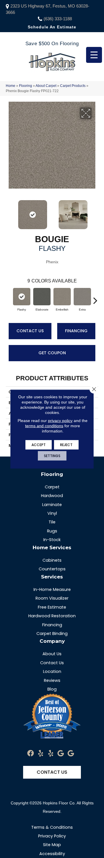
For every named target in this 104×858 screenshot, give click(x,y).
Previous (9, 212)
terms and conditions (44, 425)
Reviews (52, 680)
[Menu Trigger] (94, 55)
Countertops (52, 569)
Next (95, 212)
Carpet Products (73, 86)
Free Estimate (52, 607)
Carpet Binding (52, 633)
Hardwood (52, 496)
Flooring (25, 86)
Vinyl (52, 513)
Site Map (52, 845)
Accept (38, 444)
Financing (76, 331)
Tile (52, 522)
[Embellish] (62, 296)
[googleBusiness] (60, 753)
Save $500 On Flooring (52, 43)
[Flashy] (22, 296)
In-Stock (52, 540)
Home (10, 86)
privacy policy (60, 420)
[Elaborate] (42, 296)
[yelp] (40, 753)
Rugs (52, 531)
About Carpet (46, 86)
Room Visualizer (52, 598)
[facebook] (30, 753)
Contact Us (30, 331)
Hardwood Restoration (52, 616)
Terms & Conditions (52, 827)
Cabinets (52, 560)
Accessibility (52, 854)
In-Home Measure (52, 589)
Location (52, 671)
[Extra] (82, 296)
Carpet (52, 487)
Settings (52, 455)
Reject (66, 444)
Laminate (52, 505)
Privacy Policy (52, 836)
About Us (52, 654)
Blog (52, 689)
